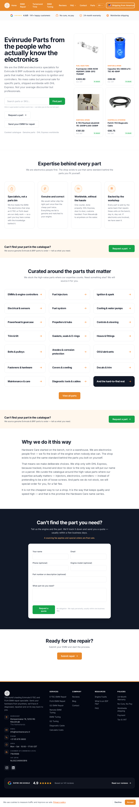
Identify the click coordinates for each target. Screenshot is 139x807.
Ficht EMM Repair (57, 701)
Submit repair (68, 656)
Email (73, 551)
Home (14, 5)
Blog (74, 701)
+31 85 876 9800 (18, 739)
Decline (118, 802)
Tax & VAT (122, 719)
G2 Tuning (54, 721)
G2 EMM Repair (57, 705)
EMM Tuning (50, 5)
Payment (121, 715)
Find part (57, 101)
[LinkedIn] (13, 767)
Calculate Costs (56, 730)
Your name (37, 551)
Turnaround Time (38, 5)
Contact (83, 5)
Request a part (15, 115)
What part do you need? (43, 586)
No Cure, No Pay (124, 704)
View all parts (70, 395)
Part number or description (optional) (49, 574)
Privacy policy (59, 802)
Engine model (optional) (81, 563)
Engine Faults (101, 697)
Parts (92, 5)
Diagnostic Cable (57, 725)
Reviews (63, 5)
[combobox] (26, 101)
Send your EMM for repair (21, 124)
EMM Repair (23, 5)
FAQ (72, 5)
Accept (130, 802)
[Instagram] (6, 767)
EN (99, 5)
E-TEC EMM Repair (58, 697)
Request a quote (43, 609)
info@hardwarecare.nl (20, 732)
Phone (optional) (40, 563)
